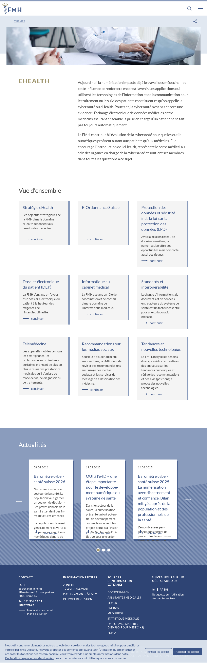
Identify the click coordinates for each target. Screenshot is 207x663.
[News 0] (98, 550)
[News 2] (109, 550)
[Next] (188, 500)
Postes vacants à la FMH (81, 594)
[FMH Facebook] (157, 589)
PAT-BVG (113, 608)
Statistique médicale (123, 618)
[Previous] (19, 501)
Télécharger (50, 533)
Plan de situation (37, 613)
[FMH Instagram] (166, 589)
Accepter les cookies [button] (187, 651)
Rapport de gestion (77, 599)
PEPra (112, 632)
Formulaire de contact (40, 610)
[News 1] (103, 550)
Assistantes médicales (124, 597)
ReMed (112, 602)
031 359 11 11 (33, 601)
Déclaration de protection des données (29, 658)
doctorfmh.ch (118, 592)
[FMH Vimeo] (161, 589)
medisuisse (116, 613)
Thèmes (19, 21)
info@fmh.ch (26, 604)
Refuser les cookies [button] (158, 651)
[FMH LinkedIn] (154, 589)
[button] (128, 658)
